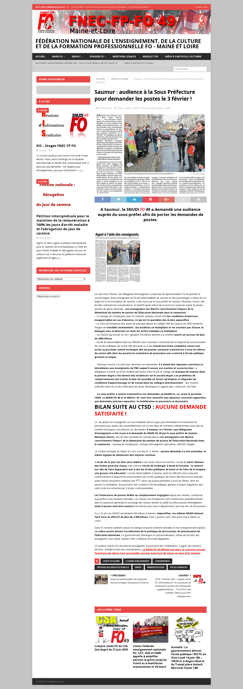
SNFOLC (76, 56)
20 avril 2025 (45, 237)
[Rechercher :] (190, 68)
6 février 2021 (105, 108)
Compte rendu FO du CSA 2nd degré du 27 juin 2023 (111, 647)
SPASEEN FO (97, 56)
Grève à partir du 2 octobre (183, 56)
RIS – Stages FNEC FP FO (56, 145)
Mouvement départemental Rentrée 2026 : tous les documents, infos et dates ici (77, 63)
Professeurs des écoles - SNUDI (155, 108)
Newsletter (150, 56)
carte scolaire (111, 561)
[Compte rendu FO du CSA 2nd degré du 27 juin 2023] (112, 629)
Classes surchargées (137, 561)
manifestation (155, 567)
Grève (138, 567)
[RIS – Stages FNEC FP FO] (63, 125)
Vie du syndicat (178, 567)
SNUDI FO (57, 56)
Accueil (40, 56)
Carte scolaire (125, 108)
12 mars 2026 (45, 150)
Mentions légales (124, 56)
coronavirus (162, 561)
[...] (81, 170)
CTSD (135, 108)
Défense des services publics (113, 567)
